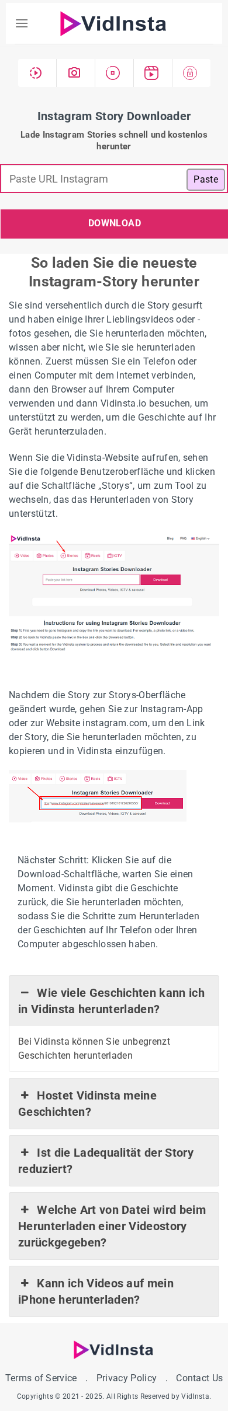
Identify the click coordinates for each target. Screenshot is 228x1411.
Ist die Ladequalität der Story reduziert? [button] (106, 1161)
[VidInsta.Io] (114, 23)
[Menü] (22, 23)
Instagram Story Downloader (114, 116)
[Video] (37, 73)
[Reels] (153, 73)
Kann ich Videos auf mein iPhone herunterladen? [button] (96, 1291)
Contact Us (199, 1378)
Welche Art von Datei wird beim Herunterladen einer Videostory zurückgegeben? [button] (112, 1226)
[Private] (191, 73)
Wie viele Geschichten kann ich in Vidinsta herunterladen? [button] (111, 1001)
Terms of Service (41, 1378)
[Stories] (114, 73)
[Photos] (76, 73)
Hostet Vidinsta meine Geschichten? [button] (87, 1103)
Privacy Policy (126, 1378)
